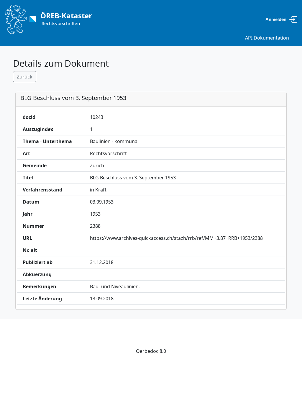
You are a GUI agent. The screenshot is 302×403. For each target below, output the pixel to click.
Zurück (24, 76)
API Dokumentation (267, 38)
